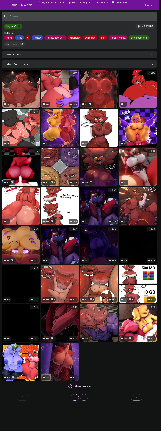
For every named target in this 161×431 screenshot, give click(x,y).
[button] (79, 54)
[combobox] (82, 17)
